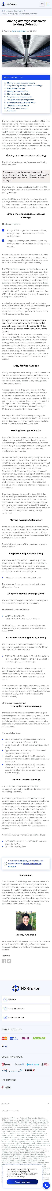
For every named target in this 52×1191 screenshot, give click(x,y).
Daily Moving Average (16, 88)
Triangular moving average (18, 105)
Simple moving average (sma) (19, 97)
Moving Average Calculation (18, 94)
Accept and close (22, 1182)
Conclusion (11, 111)
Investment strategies (14, 11)
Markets (5, 1103)
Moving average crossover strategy (21, 83)
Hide (21, 78)
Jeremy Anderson (19, 31)
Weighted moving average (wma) (20, 100)
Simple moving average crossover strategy (24, 85)
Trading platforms (10, 1110)
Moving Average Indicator (17, 91)
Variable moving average (17, 108)
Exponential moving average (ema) (21, 102)
